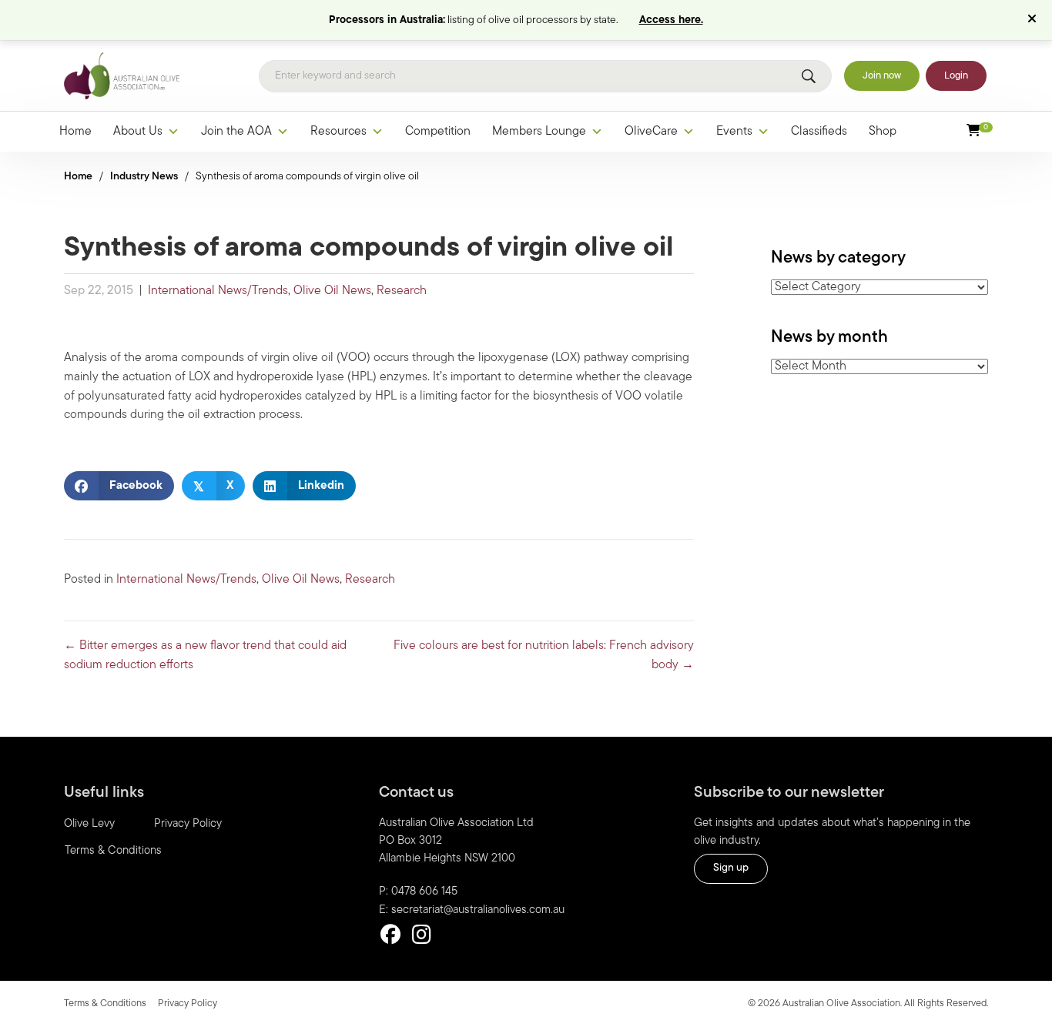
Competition (438, 131)
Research (402, 291)
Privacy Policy (188, 824)
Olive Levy (89, 824)
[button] (1034, 20)
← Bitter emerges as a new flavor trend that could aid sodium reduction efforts (205, 655)
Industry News (144, 176)
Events (734, 131)
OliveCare (651, 131)
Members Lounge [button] (539, 131)
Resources (338, 131)
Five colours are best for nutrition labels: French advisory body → (544, 655)
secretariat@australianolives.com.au (478, 910)
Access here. (671, 20)
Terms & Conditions (113, 851)
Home (75, 131)
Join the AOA (236, 131)
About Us (137, 131)
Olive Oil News (332, 291)
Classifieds (819, 131)
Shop (882, 131)
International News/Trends (218, 291)
